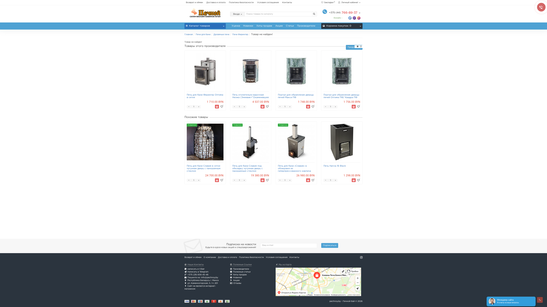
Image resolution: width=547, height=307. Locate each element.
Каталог (199, 26)
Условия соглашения (268, 2)
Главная (188, 34)
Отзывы (237, 283)
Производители (306, 26)
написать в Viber (196, 269)
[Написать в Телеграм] (350, 18)
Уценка (236, 26)
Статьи (290, 26)
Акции (279, 26)
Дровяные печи (221, 34)
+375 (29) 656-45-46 (197, 275)
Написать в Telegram (197, 272)
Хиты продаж (264, 26)
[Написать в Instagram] (358, 18)
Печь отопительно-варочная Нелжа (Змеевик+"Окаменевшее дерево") (250, 97)
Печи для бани (203, 34)
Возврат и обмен (194, 2)
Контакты (287, 2)
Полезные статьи (242, 272)
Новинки (248, 26)
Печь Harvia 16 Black (334, 166)
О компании (210, 257)
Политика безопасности (241, 2)
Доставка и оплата (215, 2)
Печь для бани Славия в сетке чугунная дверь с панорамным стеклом (204, 168)
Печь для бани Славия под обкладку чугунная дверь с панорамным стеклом (247, 168)
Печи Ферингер (240, 34)
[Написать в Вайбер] (354, 18)
